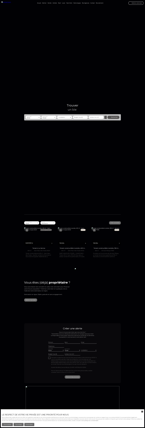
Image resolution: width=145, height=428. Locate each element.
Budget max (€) (78, 117)
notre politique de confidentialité (89, 420)
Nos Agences (85, 3)
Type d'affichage (28, 222)
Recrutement (99, 3)
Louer (63, 3)
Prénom (50, 342)
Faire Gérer (69, 3)
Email (82, 342)
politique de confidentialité (67, 372)
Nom (66, 342)
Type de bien (45, 116)
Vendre (50, 3)
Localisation (62, 117)
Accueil (39, 3)
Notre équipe (77, 3)
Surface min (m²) (94, 117)
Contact (92, 3)
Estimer (44, 3)
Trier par (43, 222)
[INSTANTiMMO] (9, 3)
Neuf (59, 3)
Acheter (55, 3)
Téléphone (51, 346)
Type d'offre (29, 116)
